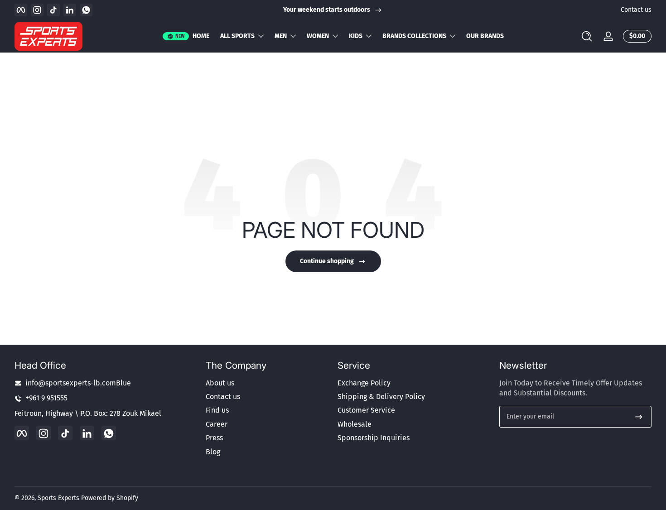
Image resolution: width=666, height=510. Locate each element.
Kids (355, 36)
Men (281, 36)
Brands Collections (414, 36)
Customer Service (366, 410)
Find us (217, 410)
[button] (587, 36)
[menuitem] (267, 383)
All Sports (237, 36)
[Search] (586, 36)
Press (214, 438)
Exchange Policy (364, 383)
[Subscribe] (639, 417)
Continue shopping (327, 261)
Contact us (636, 10)
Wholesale (355, 424)
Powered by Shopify (109, 498)
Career (216, 424)
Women (318, 36)
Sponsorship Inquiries (374, 438)
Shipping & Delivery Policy (381, 396)
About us (220, 383)
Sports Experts (58, 498)
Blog (213, 451)
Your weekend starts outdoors (326, 10)
